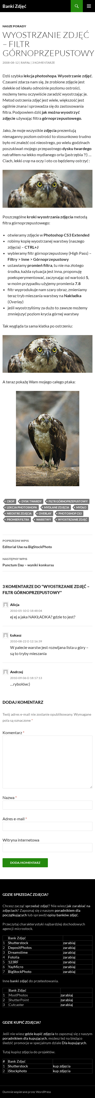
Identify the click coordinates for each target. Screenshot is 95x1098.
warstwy (43, 519)
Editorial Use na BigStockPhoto (27, 544)
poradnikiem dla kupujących (25, 1038)
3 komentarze (43, 62)
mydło (81, 507)
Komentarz (13, 732)
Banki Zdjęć (14, 6)
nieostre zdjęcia (19, 513)
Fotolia (13, 957)
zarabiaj (69, 943)
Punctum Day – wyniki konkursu (28, 562)
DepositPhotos (20, 947)
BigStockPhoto (19, 971)
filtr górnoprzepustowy (68, 501)
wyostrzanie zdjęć (72, 519)
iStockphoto (17, 1071)
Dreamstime (18, 952)
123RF (13, 962)
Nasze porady (14, 26)
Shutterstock (18, 943)
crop (10, 501)
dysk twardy (32, 501)
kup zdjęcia (61, 1066)
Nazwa (10, 797)
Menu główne (89, 6)
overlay (45, 513)
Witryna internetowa (21, 839)
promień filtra (18, 519)
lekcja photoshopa (22, 507)
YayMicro (15, 967)
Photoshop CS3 (70, 513)
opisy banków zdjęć (62, 915)
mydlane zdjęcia (56, 507)
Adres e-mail (15, 818)
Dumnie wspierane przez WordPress (27, 1092)
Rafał (25, 62)
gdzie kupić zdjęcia (39, 1034)
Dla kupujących (74, 1043)
